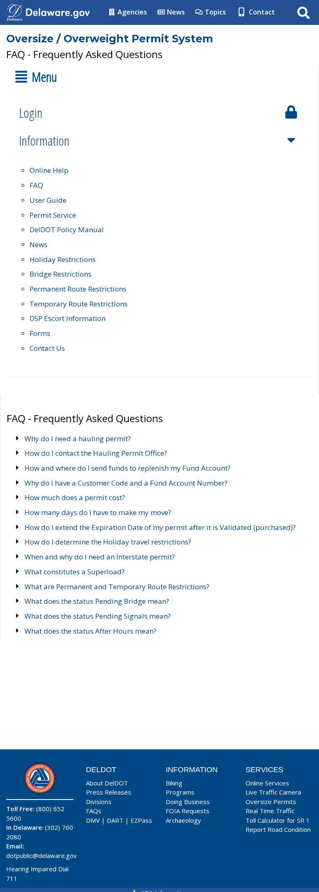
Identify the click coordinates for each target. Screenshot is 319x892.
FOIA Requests (187, 811)
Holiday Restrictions (62, 259)
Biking (174, 783)
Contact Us (47, 348)
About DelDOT (107, 783)
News (175, 12)
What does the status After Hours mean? (91, 631)
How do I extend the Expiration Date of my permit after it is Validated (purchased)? (160, 527)
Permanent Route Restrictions (77, 289)
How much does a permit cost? (75, 497)
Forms (39, 333)
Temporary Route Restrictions (78, 304)
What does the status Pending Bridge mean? (97, 601)
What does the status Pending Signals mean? (98, 616)
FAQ (36, 185)
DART (115, 820)
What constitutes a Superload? (75, 571)
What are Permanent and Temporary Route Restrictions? (117, 586)
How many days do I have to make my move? (98, 512)
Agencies (131, 12)
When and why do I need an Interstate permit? (100, 556)
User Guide (47, 200)
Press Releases (108, 792)
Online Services (267, 783)
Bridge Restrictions (60, 274)
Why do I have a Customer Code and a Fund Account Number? (126, 483)
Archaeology (183, 820)
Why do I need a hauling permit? (78, 438)
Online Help (49, 170)
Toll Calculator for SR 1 (277, 820)
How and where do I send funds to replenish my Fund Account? (128, 468)
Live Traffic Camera (273, 792)
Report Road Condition (278, 829)
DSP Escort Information (67, 318)
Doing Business (188, 801)
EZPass (141, 820)
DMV (93, 820)
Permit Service (52, 215)
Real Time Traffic (269, 811)
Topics (214, 12)
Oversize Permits (270, 801)
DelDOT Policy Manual (66, 229)
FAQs (93, 811)
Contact (261, 12)
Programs (180, 792)
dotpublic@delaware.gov (41, 855)
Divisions (98, 801)
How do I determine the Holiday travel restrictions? (108, 542)
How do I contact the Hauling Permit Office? (96, 453)
